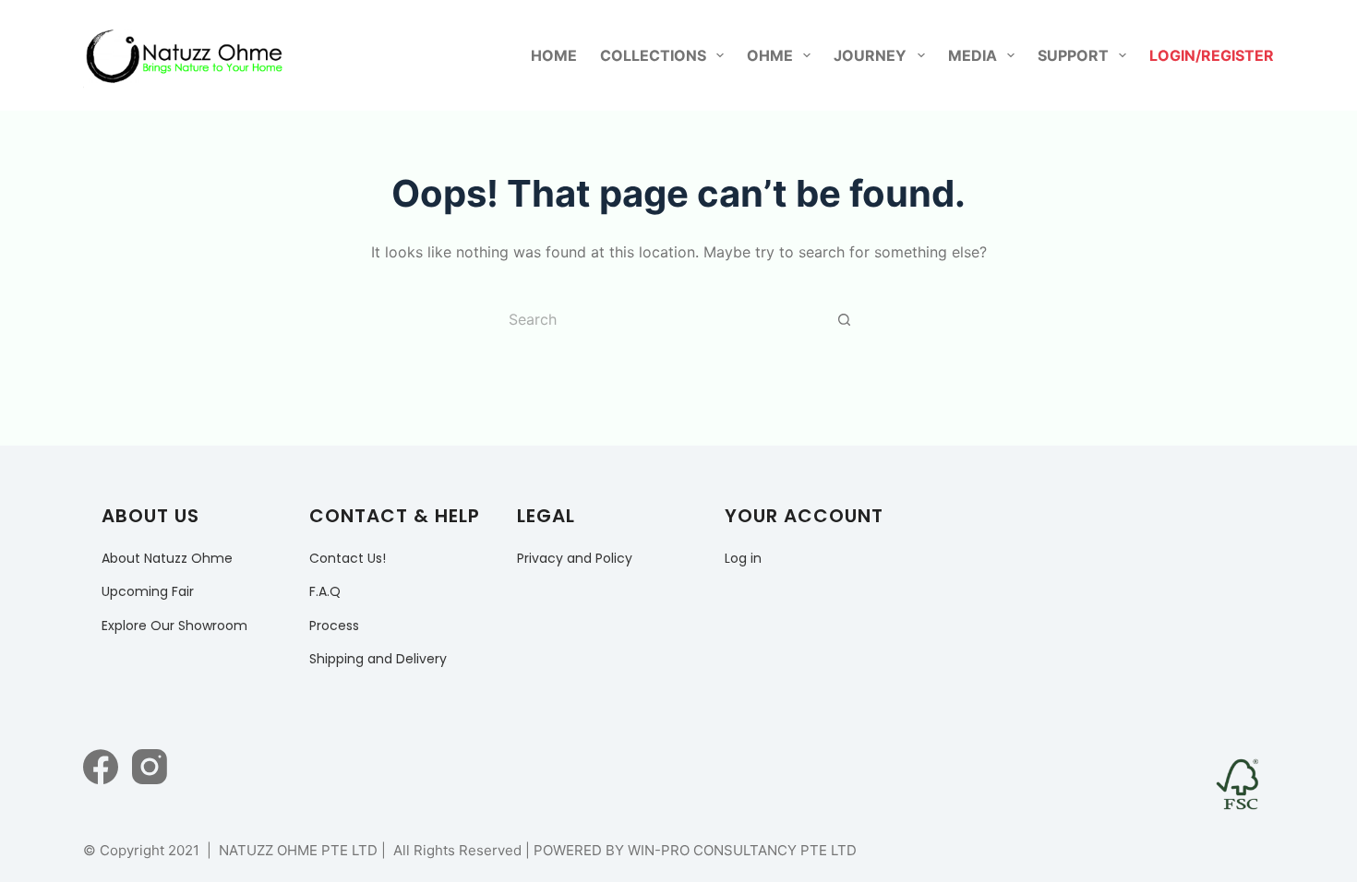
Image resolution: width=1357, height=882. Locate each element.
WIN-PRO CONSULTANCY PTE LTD (742, 850)
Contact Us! (347, 558)
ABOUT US (150, 516)
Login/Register (1211, 55)
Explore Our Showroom (174, 625)
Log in (743, 558)
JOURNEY (870, 55)
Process (334, 625)
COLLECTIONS (653, 55)
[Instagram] (149, 766)
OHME (770, 55)
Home (554, 55)
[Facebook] (100, 766)
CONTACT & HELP (394, 516)
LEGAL (546, 516)
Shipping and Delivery (378, 659)
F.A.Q (325, 591)
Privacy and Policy (574, 558)
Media (972, 55)
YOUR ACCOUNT (804, 516)
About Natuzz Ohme (167, 558)
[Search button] (844, 319)
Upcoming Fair (148, 591)
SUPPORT (1073, 55)
